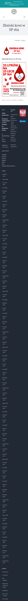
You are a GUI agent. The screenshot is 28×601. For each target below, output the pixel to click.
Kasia (4, 100)
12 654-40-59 (5, 147)
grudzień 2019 (5, 546)
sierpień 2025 (5, 231)
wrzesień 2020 (5, 506)
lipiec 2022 (5, 403)
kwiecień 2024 (5, 304)
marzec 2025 (4, 253)
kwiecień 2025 (5, 248)
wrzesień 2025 (5, 226)
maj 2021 (5, 467)
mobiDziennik (14, 114)
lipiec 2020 (5, 515)
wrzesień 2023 (5, 338)
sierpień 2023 (5, 343)
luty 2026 (5, 201)
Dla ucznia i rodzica (5, 594)
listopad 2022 (5, 383)
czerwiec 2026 (5, 183)
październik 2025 (5, 221)
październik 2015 (5, 562)
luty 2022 (5, 425)
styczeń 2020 (4, 541)
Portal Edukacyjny (13, 125)
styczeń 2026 (4, 205)
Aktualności (14, 100)
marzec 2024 (4, 309)
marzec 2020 (4, 533)
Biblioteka (5, 590)
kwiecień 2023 (5, 360)
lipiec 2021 (5, 459)
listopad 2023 (5, 327)
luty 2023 (5, 369)
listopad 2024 (5, 271)
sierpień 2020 (5, 511)
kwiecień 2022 (5, 416)
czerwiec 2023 (5, 351)
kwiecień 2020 (5, 528)
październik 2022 (5, 388)
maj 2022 (5, 411)
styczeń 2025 (4, 261)
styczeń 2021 (4, 485)
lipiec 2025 (5, 235)
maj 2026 (5, 187)
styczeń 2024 (4, 317)
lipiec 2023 (5, 347)
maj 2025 (5, 243)
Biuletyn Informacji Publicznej (13, 139)
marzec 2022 (4, 421)
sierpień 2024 (5, 287)
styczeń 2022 (4, 429)
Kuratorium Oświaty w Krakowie (13, 133)
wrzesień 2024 (5, 282)
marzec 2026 (4, 197)
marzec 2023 (4, 365)
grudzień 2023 (5, 322)
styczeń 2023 (4, 373)
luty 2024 (5, 313)
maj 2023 (5, 355)
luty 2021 (5, 481)
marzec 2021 (4, 477)
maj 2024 (5, 299)
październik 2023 (5, 333)
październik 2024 (5, 277)
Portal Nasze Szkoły (14, 121)
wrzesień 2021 (5, 450)
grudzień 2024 (5, 266)
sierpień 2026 (5, 175)
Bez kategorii (5, 579)
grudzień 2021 (5, 434)
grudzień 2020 (5, 490)
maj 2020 (5, 523)
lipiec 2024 (5, 291)
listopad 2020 (5, 495)
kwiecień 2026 (5, 192)
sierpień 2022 (5, 399)
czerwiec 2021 (5, 463)
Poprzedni (17, 40)
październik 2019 (5, 556)
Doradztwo (5, 599)
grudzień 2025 (5, 210)
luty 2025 (5, 257)
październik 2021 (5, 444)
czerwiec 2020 (5, 519)
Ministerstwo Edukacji (14, 128)
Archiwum (5, 575)
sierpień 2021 (5, 455)
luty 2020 (5, 537)
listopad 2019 (5, 551)
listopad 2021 (5, 439)
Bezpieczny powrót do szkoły (5, 585)
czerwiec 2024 (5, 295)
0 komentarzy (20, 100)
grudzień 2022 (5, 378)
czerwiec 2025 (5, 239)
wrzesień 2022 (5, 394)
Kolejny (23, 40)
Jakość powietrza (13, 117)
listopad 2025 (5, 215)
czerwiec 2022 (5, 407)
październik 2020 (5, 500)
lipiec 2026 (5, 179)
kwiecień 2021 (5, 472)
